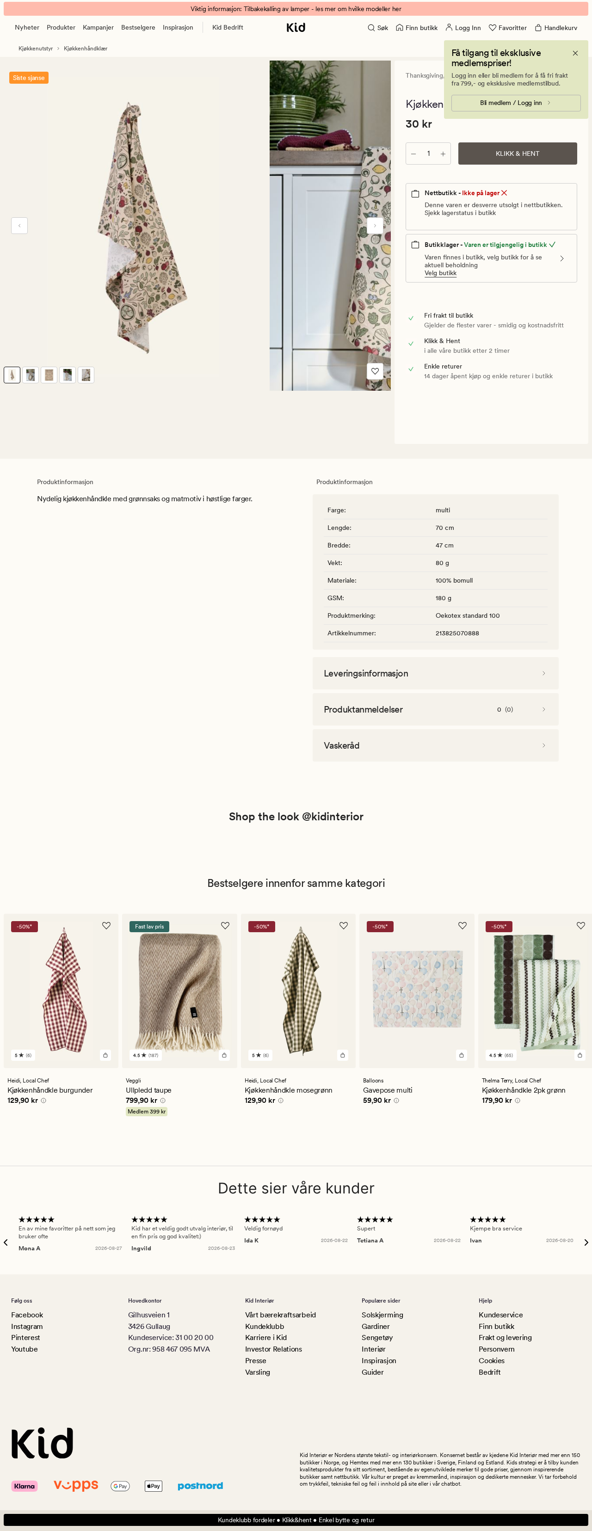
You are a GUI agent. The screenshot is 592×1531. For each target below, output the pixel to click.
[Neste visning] (375, 225)
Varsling (257, 1372)
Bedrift (490, 1372)
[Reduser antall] (413, 153)
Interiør (373, 1349)
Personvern (497, 1349)
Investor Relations (273, 1349)
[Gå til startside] (296, 27)
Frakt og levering (505, 1337)
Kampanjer (98, 27)
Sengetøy (377, 1337)
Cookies (492, 1360)
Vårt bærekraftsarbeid (280, 1314)
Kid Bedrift (227, 27)
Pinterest (25, 1337)
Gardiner (375, 1326)
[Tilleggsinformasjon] (42, 1102)
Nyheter (27, 27)
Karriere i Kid (266, 1337)
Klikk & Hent (518, 153)
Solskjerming (382, 1314)
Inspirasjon (178, 27)
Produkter (61, 27)
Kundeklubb (264, 1326)
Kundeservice (501, 1314)
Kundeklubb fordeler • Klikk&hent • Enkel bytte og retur (296, 1520)
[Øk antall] (443, 153)
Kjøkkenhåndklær (85, 48)
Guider (372, 1372)
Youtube (24, 1349)
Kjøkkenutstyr (35, 48)
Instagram (27, 1326)
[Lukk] (575, 53)
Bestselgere (138, 27)
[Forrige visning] (19, 225)
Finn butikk (496, 1326)
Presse (255, 1360)
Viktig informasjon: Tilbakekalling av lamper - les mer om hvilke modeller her (296, 9)
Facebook (27, 1314)
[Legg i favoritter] (375, 371)
